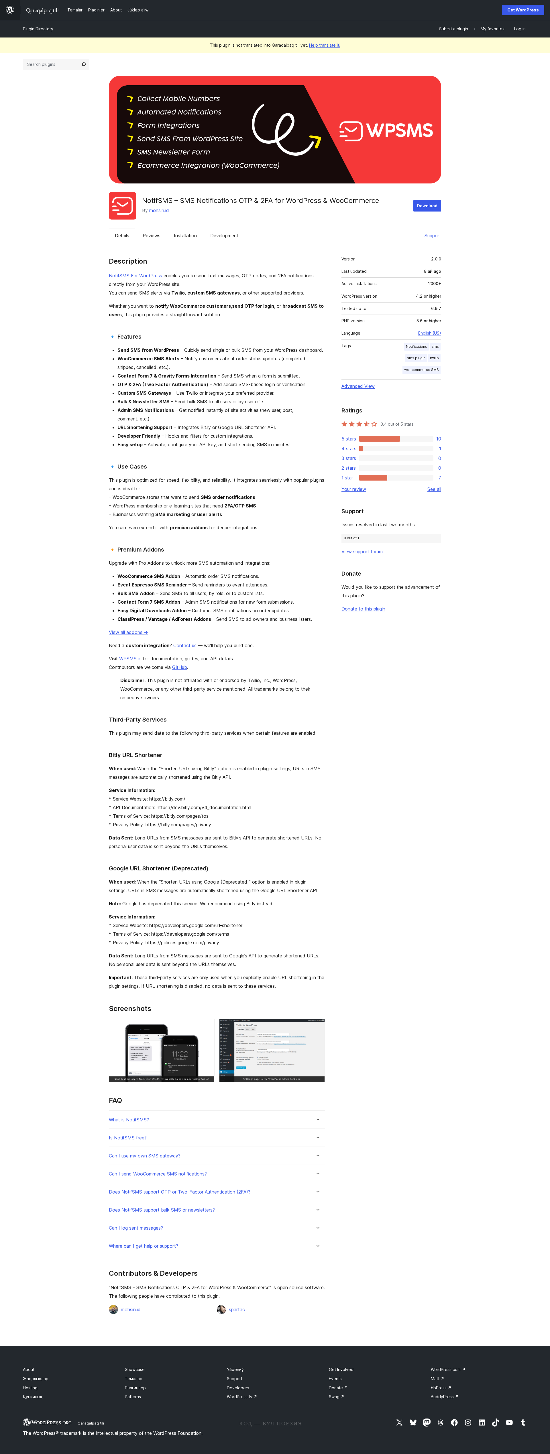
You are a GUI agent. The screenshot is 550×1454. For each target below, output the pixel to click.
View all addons (128, 632)
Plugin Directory (38, 28)
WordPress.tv (242, 1396)
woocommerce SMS (421, 370)
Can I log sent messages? (136, 1228)
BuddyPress (445, 1396)
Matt (437, 1378)
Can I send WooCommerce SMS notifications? (158, 1174)
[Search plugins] (83, 64)
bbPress (441, 1387)
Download (427, 205)
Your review (353, 489)
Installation (185, 235)
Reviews (151, 235)
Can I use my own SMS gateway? (144, 1156)
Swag (336, 1396)
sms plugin (416, 358)
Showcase (135, 1369)
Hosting (30, 1387)
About (28, 1369)
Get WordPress (523, 9)
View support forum (362, 551)
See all (434, 489)
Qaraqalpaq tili (91, 1423)
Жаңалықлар (35, 1378)
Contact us (185, 645)
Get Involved (341, 1369)
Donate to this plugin (363, 609)
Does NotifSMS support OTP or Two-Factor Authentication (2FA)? (179, 1192)
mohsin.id (159, 210)
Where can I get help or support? (143, 1246)
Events (335, 1378)
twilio (434, 358)
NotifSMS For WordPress (135, 275)
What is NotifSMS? (129, 1120)
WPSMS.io (130, 658)
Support (433, 235)
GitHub (179, 667)
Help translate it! (324, 45)
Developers (238, 1387)
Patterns (133, 1396)
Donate (338, 1387)
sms (435, 346)
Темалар (133, 1378)
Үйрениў (235, 1369)
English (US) (429, 333)
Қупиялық (32, 1396)
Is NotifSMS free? (128, 1138)
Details (122, 235)
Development (224, 235)
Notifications (416, 346)
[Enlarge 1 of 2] (207, 1026)
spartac (237, 1309)
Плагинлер (135, 1387)
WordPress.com (448, 1369)
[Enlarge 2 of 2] (317, 1026)
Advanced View (358, 386)
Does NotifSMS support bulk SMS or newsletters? (162, 1210)
